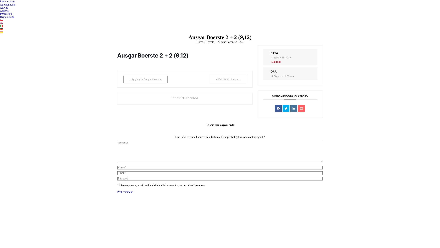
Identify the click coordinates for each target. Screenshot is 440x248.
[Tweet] (286, 108)
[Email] (301, 108)
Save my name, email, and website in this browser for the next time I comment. (163, 185)
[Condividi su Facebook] (278, 108)
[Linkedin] (293, 108)
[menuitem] (7, 1)
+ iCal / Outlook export (228, 79)
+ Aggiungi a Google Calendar (145, 79)
